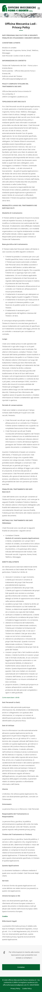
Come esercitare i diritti (10, 697)
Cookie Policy (27, 988)
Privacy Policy (15, 988)
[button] (39, 8)
